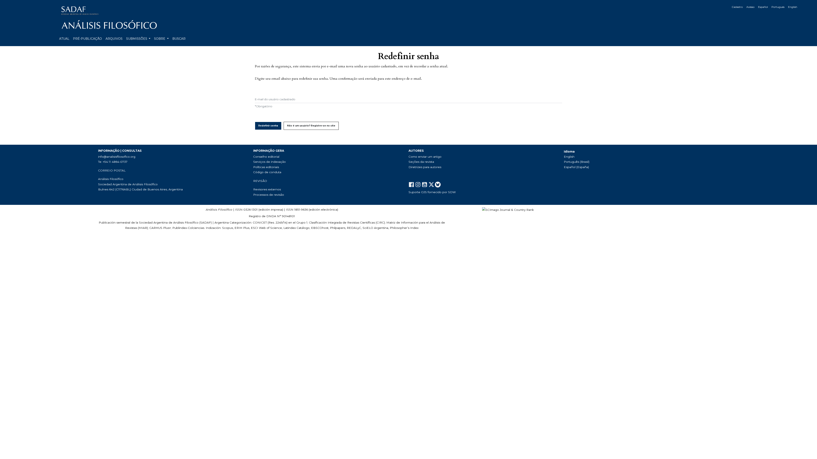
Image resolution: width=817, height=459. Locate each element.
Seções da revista (421, 161)
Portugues (777, 6)
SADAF (205, 222)
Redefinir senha (268, 125)
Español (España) (576, 167)
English (792, 6)
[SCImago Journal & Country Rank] (508, 209)
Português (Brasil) (576, 161)
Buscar (179, 39)
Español (763, 6)
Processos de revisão (268, 194)
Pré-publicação (87, 39)
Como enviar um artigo (424, 156)
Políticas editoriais (266, 167)
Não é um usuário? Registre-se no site (311, 125)
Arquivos (114, 39)
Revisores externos (267, 189)
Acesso (750, 6)
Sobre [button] (160, 39)
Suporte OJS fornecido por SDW (432, 192)
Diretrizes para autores (424, 167)
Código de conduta (267, 172)
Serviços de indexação (269, 161)
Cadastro (737, 6)
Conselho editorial (266, 156)
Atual (64, 39)
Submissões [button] (137, 39)
